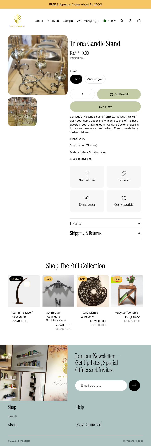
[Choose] (68, 300)
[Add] (102, 300)
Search (12, 416)
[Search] (122, 20)
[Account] (130, 20)
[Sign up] (134, 385)
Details (75, 223)
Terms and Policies (133, 440)
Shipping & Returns (85, 233)
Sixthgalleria (23, 440)
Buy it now (105, 106)
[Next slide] (70, 290)
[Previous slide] (46, 290)
